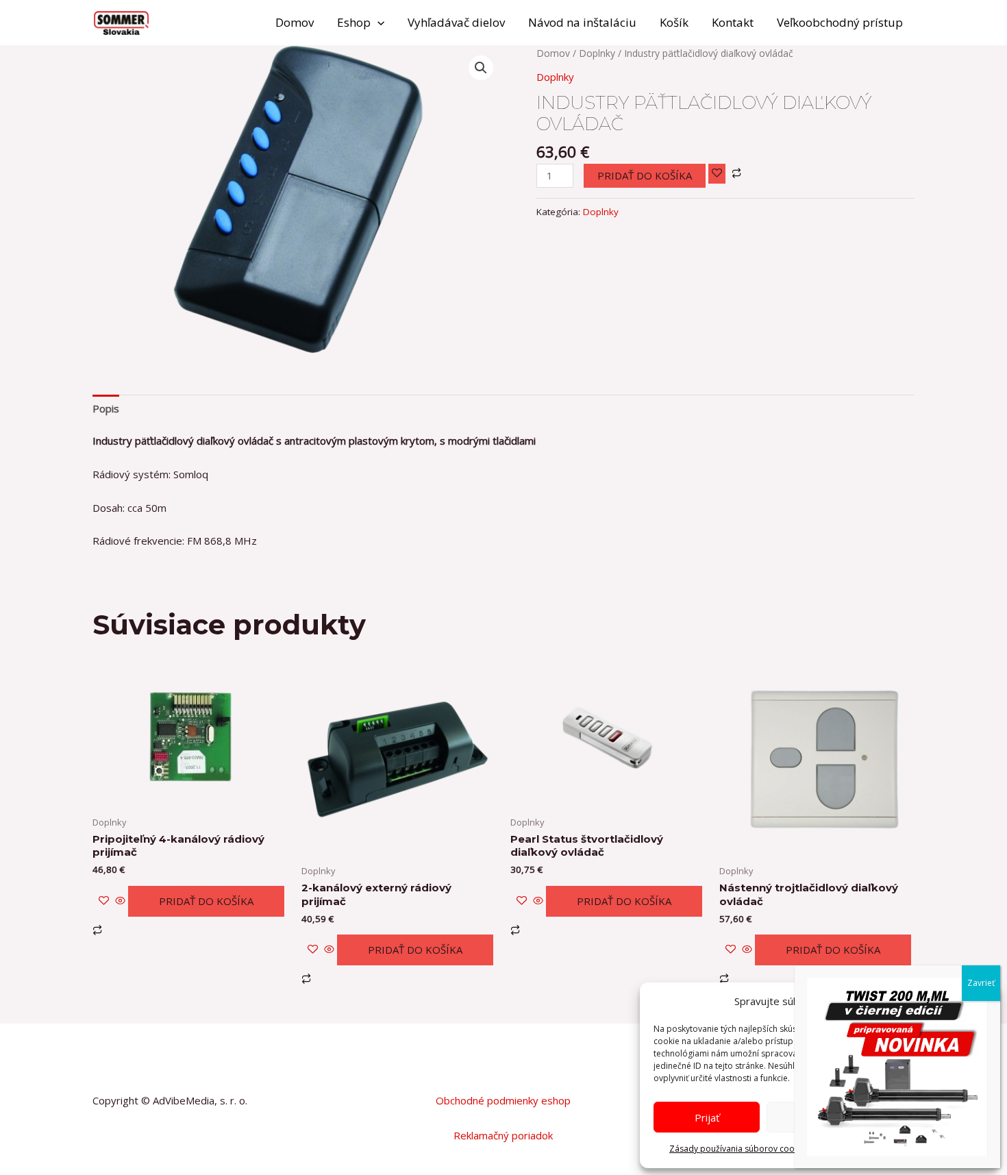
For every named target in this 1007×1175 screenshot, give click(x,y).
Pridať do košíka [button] (206, 901)
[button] (377, 22)
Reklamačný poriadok (503, 1135)
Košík (674, 22)
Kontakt (733, 22)
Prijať (707, 1117)
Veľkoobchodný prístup (840, 22)
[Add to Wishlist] (716, 174)
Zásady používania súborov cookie (737, 1148)
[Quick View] (120, 901)
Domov (294, 22)
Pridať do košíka (644, 175)
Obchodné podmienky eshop (503, 1100)
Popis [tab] (105, 408)
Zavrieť (981, 983)
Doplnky (597, 53)
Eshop (354, 22)
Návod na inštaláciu (582, 22)
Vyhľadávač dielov (456, 22)
